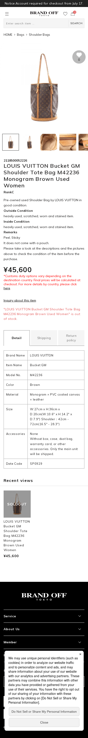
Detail (16, 338)
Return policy (71, 338)
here (7, 288)
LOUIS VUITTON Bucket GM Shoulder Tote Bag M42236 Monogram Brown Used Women (17, 535)
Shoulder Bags (39, 34)
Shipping (44, 338)
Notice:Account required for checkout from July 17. (44, 3)
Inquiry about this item (20, 300)
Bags (20, 34)
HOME (8, 34)
